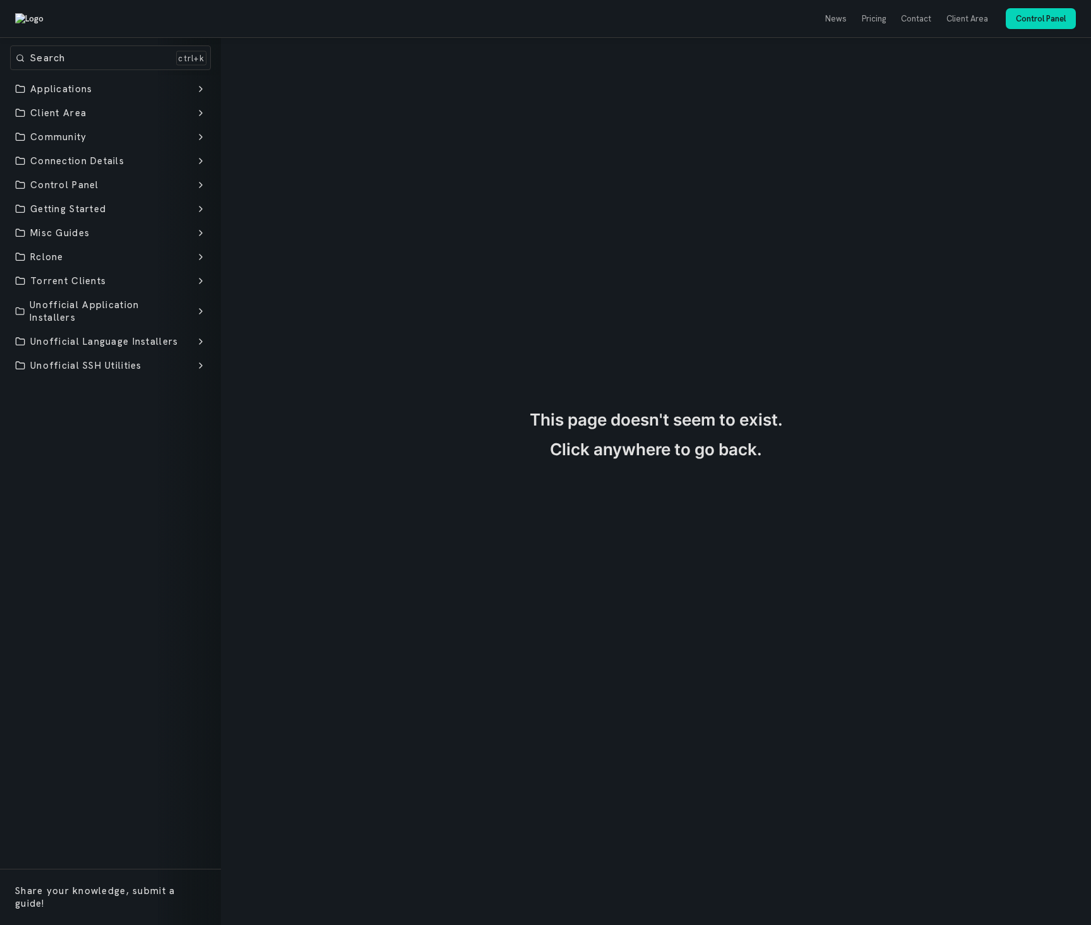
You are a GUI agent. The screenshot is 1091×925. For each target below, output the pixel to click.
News (836, 18)
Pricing (874, 18)
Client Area (967, 18)
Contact (916, 18)
